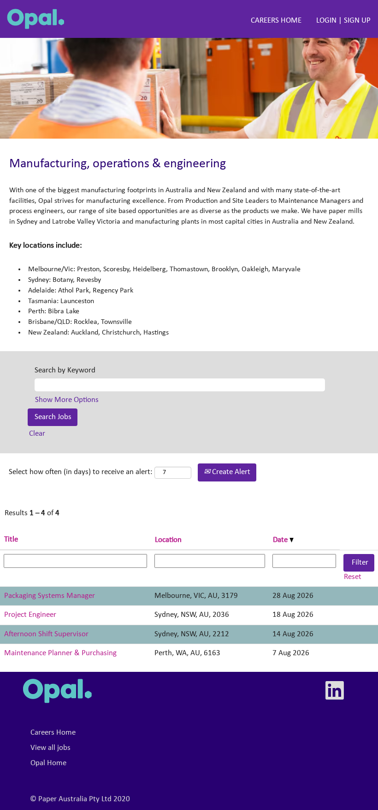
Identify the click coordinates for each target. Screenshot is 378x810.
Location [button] (168, 540)
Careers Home (53, 733)
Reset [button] (352, 577)
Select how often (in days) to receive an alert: (81, 472)
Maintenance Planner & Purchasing (60, 653)
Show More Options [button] (67, 400)
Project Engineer (30, 615)
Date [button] (281, 540)
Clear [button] (37, 434)
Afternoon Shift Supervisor (46, 634)
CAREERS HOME (276, 20)
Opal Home (48, 763)
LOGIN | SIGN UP (343, 20)
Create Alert (230, 472)
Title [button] (11, 539)
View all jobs (50, 748)
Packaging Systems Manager (49, 596)
